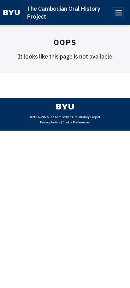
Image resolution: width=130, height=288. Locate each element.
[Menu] (118, 12)
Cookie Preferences (76, 122)
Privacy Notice (50, 122)
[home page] (11, 12)
